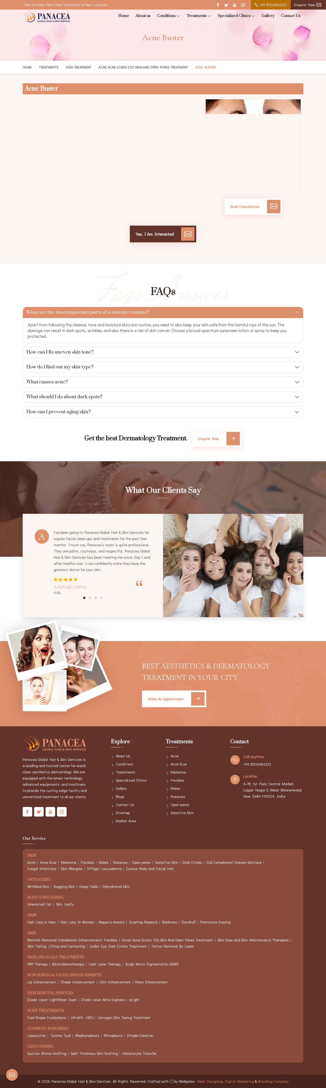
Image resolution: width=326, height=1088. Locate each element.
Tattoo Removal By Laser (172, 946)
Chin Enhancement (115, 981)
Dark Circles (192, 862)
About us (143, 15)
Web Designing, (211, 1081)
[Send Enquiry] (12, 1075)
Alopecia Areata (112, 921)
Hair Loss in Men (41, 921)
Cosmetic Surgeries (48, 1029)
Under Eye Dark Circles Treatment (118, 946)
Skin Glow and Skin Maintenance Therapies (253, 939)
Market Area (126, 820)
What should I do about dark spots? (64, 397)
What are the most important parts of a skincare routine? (87, 312)
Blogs (120, 796)
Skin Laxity (65, 904)
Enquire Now (304, 4)
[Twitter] (226, 5)
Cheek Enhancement (78, 981)
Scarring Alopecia (143, 921)
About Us (123, 755)
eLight (134, 999)
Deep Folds (88, 886)
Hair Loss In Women (77, 921)
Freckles (177, 780)
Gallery (268, 15)
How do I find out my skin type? (60, 367)
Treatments (197, 15)
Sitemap (123, 812)
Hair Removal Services (50, 993)
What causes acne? (47, 382)
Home (123, 15)
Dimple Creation (140, 1035)
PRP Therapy (37, 963)
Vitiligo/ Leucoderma (104, 868)
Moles (175, 788)
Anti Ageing (39, 880)
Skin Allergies (72, 868)
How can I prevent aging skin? (58, 412)
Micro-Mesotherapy (68, 963)
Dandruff (189, 921)
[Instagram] (243, 5)
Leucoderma (40, 1047)
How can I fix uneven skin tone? (60, 352)
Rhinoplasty (113, 1035)
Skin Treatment (78, 67)
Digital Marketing (239, 1081)
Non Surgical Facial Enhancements (64, 975)
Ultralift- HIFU (82, 1017)
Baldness (169, 921)
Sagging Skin (64, 886)
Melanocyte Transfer (139, 1053)
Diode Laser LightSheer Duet (52, 999)
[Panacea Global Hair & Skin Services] (46, 17)
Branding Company (273, 1081)
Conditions (166, 15)
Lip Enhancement (41, 981)
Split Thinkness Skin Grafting (94, 1053)
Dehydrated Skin (116, 886)
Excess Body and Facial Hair (150, 868)
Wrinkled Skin (38, 886)
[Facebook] (218, 5)
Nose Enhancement (151, 981)
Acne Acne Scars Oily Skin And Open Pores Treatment (143, 67)
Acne (175, 755)
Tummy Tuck (60, 1035)
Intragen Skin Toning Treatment (124, 1017)
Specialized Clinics (234, 15)
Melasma (178, 772)
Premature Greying (215, 921)
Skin (31, 856)
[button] (84, 597)
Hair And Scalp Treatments (55, 957)
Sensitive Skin (182, 812)
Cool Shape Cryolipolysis (46, 1017)
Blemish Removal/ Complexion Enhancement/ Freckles (72, 939)
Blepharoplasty (87, 1035)
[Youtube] (234, 5)
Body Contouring (45, 898)
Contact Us (290, 15)
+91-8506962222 (273, 4)
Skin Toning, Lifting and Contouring (56, 946)
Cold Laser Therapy (105, 963)
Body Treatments (45, 1011)
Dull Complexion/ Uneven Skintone (234, 862)
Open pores (180, 804)
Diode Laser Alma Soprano (103, 999)
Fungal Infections (41, 868)
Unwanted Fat (39, 904)
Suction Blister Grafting (46, 1053)
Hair (31, 915)
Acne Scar (179, 763)
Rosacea (178, 796)
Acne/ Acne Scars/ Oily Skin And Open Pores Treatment (167, 939)
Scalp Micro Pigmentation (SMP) (152, 963)
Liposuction (36, 1035)
